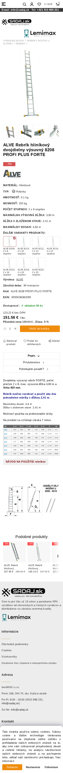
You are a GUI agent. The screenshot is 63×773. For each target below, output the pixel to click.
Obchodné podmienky (15, 644)
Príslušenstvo (31, 362)
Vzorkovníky (9, 656)
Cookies (7, 650)
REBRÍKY (21, 43)
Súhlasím (12, 767)
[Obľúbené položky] (39, 4)
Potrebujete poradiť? (31, 369)
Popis (31, 355)
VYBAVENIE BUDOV (13, 40)
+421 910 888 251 (48, 9)
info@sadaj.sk (21, 9)
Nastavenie (33, 767)
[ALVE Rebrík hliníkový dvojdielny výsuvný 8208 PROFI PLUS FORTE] (31, 84)
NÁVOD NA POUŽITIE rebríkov (26, 461)
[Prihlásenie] (32, 4)
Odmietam (51, 767)
